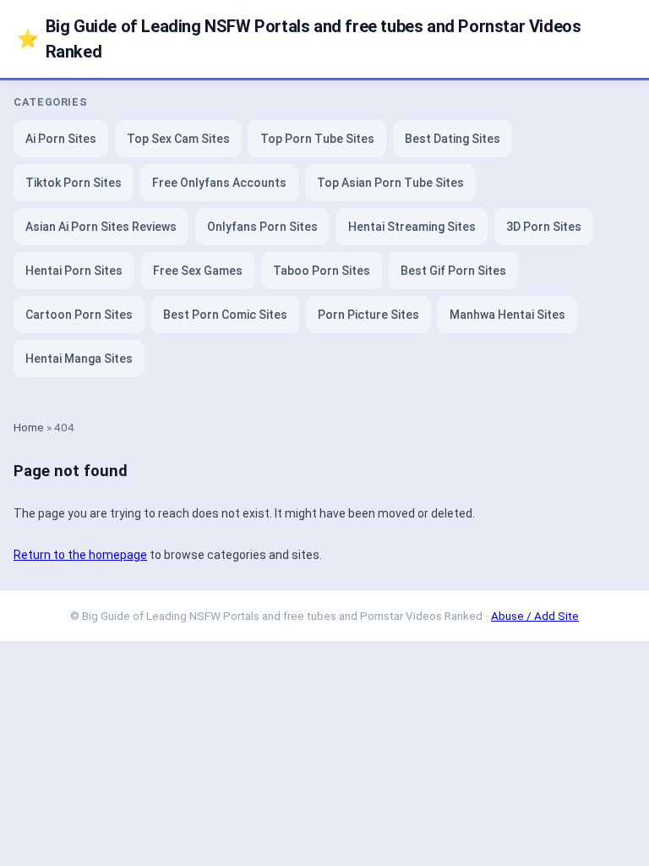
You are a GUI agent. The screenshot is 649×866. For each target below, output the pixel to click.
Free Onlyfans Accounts (219, 182)
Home (29, 427)
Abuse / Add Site (535, 615)
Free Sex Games (198, 270)
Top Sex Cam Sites (178, 138)
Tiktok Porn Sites (73, 182)
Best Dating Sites (452, 138)
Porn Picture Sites (368, 314)
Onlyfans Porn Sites (262, 226)
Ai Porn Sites (60, 138)
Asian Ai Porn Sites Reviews (101, 226)
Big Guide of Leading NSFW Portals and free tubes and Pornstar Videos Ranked (299, 39)
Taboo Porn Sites (321, 270)
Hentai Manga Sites (79, 358)
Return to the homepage (80, 555)
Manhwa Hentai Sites (507, 314)
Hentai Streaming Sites (412, 226)
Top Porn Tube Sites (317, 138)
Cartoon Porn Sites (79, 314)
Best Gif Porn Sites (453, 270)
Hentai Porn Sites (74, 270)
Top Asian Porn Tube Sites (390, 182)
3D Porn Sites (543, 226)
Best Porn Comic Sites (225, 314)
